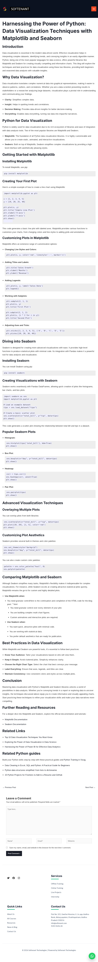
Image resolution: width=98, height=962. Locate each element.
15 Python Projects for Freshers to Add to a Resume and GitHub (33, 775)
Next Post (90, 787)
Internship (55, 897)
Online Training (57, 888)
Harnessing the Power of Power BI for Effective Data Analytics (32, 747)
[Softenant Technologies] (20, 9)
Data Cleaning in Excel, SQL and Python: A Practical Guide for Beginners (37, 765)
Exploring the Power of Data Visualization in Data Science (30, 742)
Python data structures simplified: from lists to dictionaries (31, 770)
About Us (10, 914)
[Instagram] (19, 878)
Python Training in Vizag (74, 760)
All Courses (11, 918)
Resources (11, 923)
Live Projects (56, 892)
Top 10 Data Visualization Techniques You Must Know (28, 737)
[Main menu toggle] (93, 8)
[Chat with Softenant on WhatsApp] (92, 956)
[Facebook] (13, 878)
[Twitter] (8, 878)
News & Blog (12, 927)
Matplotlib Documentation (16, 719)
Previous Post (9, 787)
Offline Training (57, 884)
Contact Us (11, 931)
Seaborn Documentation (15, 724)
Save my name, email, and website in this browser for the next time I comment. (40, 848)
